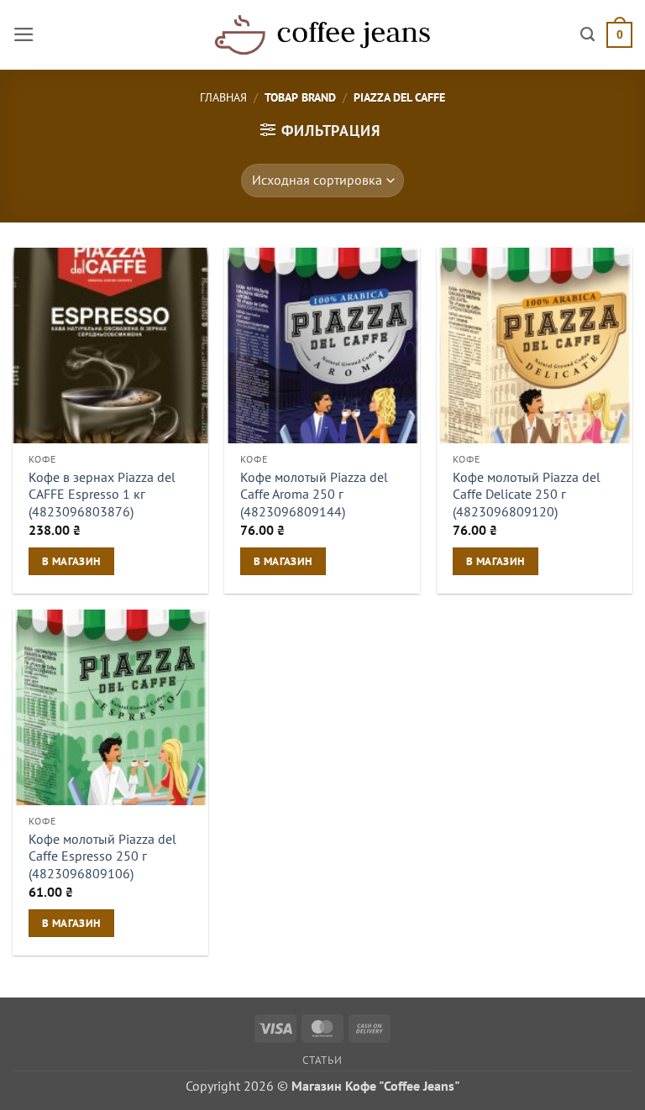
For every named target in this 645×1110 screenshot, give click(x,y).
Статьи (322, 1059)
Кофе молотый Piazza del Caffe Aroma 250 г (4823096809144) (314, 494)
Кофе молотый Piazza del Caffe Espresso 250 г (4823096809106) (102, 856)
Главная (223, 97)
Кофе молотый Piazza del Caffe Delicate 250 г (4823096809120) (526, 494)
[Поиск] (587, 34)
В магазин (71, 561)
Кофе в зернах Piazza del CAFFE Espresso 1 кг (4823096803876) (102, 494)
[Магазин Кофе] (322, 34)
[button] (24, 34)
